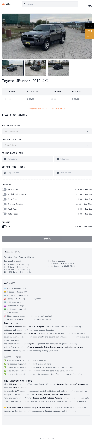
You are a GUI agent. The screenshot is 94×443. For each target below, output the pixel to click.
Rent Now (47, 239)
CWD (50, 227)
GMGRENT (50, 439)
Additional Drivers (50, 194)
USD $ (88, 31)
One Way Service (50, 204)
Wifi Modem (50, 214)
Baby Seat (50, 199)
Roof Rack (50, 209)
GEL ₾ (88, 36)
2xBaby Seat (50, 189)
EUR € (88, 26)
